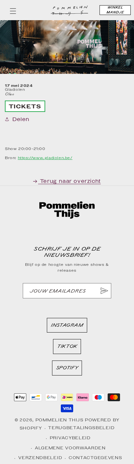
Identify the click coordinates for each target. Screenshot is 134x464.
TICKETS (25, 106)
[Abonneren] (104, 290)
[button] (13, 11)
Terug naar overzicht (70, 181)
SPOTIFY (67, 369)
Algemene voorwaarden (70, 448)
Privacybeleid (70, 438)
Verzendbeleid (40, 457)
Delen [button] (20, 119)
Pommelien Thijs (59, 420)
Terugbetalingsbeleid (81, 427)
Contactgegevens (95, 457)
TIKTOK (67, 347)
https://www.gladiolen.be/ (45, 157)
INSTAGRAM (66, 326)
